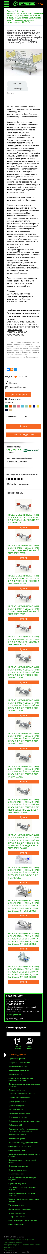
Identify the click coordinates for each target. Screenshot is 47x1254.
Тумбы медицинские (16, 1205)
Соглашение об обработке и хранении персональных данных (19, 1241)
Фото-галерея (29, 1048)
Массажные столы (15, 1109)
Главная (10, 11)
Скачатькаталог (18, 1048)
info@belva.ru (9, 1247)
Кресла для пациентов (17, 1102)
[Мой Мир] (15, 369)
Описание (17, 83)
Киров (21, 1019)
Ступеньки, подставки (17, 1184)
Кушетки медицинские (17, 1105)
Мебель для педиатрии (17, 1117)
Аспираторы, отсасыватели (19, 1063)
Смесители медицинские (18, 1166)
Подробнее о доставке (18, 484)
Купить (23, 527)
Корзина (38, 4)
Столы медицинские (16, 1174)
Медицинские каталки (17, 1135)
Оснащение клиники (16, 1225)
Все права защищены (12, 1245)
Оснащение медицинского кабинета (22, 1221)
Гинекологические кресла (18, 1070)
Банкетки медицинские (17, 1066)
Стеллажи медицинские (17, 1170)
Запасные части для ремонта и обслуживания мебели (20, 1079)
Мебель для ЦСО (15, 1125)
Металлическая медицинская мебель (23, 1143)
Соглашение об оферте (31, 1245)
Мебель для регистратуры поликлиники (24, 1121)
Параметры (17, 88)
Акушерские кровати (16, 1059)
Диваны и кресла (15, 1074)
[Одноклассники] (11, 369)
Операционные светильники (19, 1147)
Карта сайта (8, 1250)
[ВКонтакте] (8, 369)
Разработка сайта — (12, 1252)
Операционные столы (16, 1150)
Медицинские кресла (16, 1139)
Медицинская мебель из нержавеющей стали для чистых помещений (23, 1130)
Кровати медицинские (15, 12)
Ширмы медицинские (16, 1213)
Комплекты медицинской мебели (21, 1094)
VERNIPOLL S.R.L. (15, 450)
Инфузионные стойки (16, 1090)
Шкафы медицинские (16, 1217)
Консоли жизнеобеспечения (19, 1098)
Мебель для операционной (19, 1113)
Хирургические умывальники (19, 1209)
